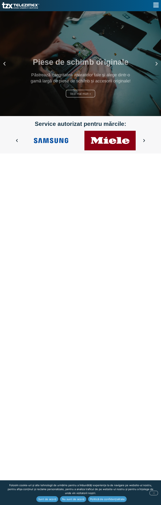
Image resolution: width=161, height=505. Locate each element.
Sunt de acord (47, 499)
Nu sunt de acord (73, 499)
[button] (4, 63)
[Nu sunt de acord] (153, 493)
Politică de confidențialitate (107, 499)
